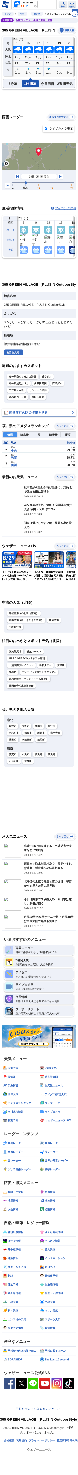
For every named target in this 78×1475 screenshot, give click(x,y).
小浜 (14, 450)
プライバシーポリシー (42, 1440)
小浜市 (25, 754)
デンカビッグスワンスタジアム (39, 672)
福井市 (12, 726)
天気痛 (10, 240)
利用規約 (21, 1440)
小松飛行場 (15, 627)
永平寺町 (55, 732)
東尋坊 (12, 672)
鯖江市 (51, 726)
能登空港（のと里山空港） (24, 613)
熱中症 (10, 230)
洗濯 (10, 250)
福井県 (37, 14)
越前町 (41, 739)
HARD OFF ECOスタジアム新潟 (27, 658)
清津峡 (61, 665)
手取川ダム (45, 665)
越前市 (28, 732)
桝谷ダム (46, 376)
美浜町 (38, 754)
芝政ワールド (34, 651)
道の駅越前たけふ (19, 383)
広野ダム (57, 383)
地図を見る (12, 352)
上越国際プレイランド (21, 665)
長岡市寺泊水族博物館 (21, 685)
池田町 (12, 739)
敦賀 (14, 457)
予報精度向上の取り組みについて (38, 1409)
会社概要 (9, 1440)
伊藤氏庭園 (40, 383)
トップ (8, 14)
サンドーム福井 (38, 390)
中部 (22, 14)
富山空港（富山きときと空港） (26, 620)
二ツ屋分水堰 (16, 390)
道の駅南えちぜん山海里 (22, 376)
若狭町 (28, 761)
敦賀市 (12, 754)
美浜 (14, 464)
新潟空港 (54, 620)
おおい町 (14, 761)
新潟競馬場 (15, 651)
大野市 (25, 726)
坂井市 (41, 732)
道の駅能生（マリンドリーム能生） (28, 679)
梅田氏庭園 (38, 397)
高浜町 (51, 754)
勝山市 (38, 726)
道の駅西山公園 (17, 397)
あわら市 (14, 732)
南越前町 (27, 739)
